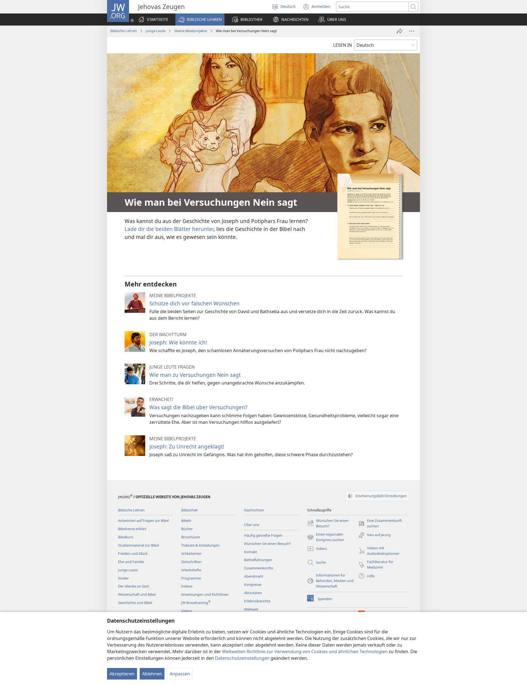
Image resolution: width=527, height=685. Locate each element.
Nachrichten (254, 510)
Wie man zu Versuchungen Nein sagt (195, 374)
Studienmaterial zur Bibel (138, 545)
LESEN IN (342, 45)
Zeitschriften (191, 561)
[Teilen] (400, 31)
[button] (200, 19)
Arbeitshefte (191, 569)
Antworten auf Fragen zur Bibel (143, 520)
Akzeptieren (122, 674)
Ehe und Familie (131, 561)
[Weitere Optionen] (412, 31)
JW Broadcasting (196, 602)
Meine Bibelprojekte (190, 30)
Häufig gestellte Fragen (263, 535)
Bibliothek (189, 510)
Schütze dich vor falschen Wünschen (194, 303)
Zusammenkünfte (258, 568)
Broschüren (190, 536)
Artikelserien (191, 553)
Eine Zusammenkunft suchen (380, 523)
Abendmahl (253, 576)
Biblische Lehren (123, 30)
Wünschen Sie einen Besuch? (267, 543)
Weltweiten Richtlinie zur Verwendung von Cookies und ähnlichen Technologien (305, 651)
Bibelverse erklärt (132, 528)
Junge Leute (156, 30)
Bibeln (186, 520)
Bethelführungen (258, 559)
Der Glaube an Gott (133, 586)
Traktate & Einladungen (200, 545)
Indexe (186, 586)
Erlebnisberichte (257, 600)
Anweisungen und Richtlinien (205, 594)
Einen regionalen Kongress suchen (325, 537)
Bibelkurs (125, 536)
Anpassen (180, 674)
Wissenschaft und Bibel (137, 594)
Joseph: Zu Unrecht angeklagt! (186, 446)
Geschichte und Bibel (135, 602)
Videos (186, 610)
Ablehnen (152, 674)
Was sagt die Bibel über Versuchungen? (198, 407)
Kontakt (250, 551)
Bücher (187, 528)
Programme (191, 578)
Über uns (251, 524)
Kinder (123, 578)
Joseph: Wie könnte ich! (178, 342)
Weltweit (251, 609)
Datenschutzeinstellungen (242, 658)
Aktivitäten (253, 592)
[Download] (369, 216)
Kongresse (252, 584)
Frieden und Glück (133, 553)
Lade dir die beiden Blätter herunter (169, 229)
